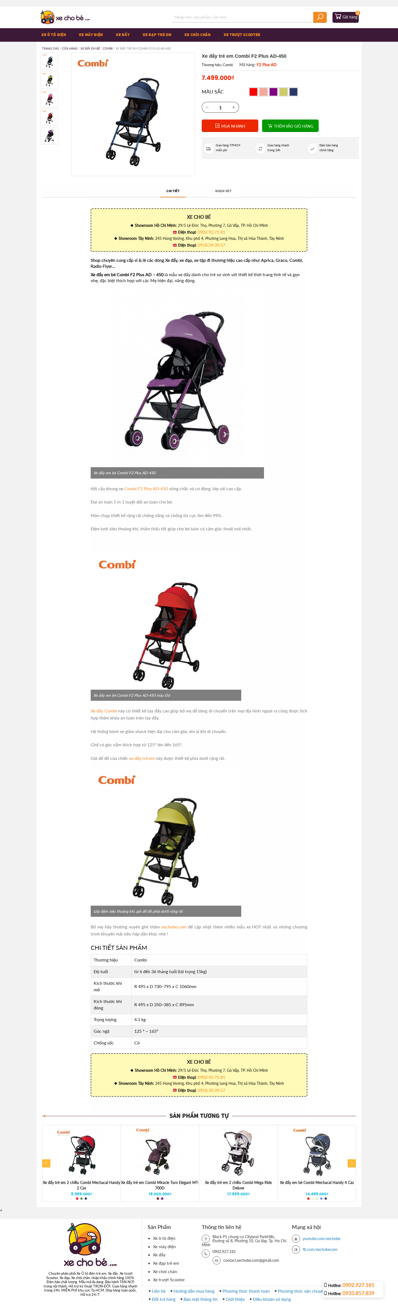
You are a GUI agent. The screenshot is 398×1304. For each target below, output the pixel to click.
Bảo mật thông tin (201, 1299)
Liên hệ (158, 1290)
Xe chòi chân (197, 35)
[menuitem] (58, 35)
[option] (81, 1163)
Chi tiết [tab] (173, 191)
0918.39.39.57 (211, 244)
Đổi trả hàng (163, 1299)
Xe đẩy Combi (104, 710)
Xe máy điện (91, 35)
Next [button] (352, 1163)
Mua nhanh (232, 126)
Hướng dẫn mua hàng (194, 1290)
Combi (108, 48)
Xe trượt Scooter (242, 35)
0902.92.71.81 (211, 231)
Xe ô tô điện (53, 35)
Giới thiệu (235, 1299)
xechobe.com (174, 926)
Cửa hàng (69, 48)
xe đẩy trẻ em (142, 758)
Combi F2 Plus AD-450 (146, 488)
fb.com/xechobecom (320, 1249)
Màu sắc (213, 92)
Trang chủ (50, 48)
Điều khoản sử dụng (272, 1299)
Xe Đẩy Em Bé (90, 48)
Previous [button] (46, 1163)
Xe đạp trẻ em (157, 35)
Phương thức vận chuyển (302, 1290)
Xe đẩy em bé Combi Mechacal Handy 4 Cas (317, 1182)
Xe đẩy (123, 35)
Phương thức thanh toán (246, 1290)
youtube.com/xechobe (321, 1238)
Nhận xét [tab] (223, 191)
